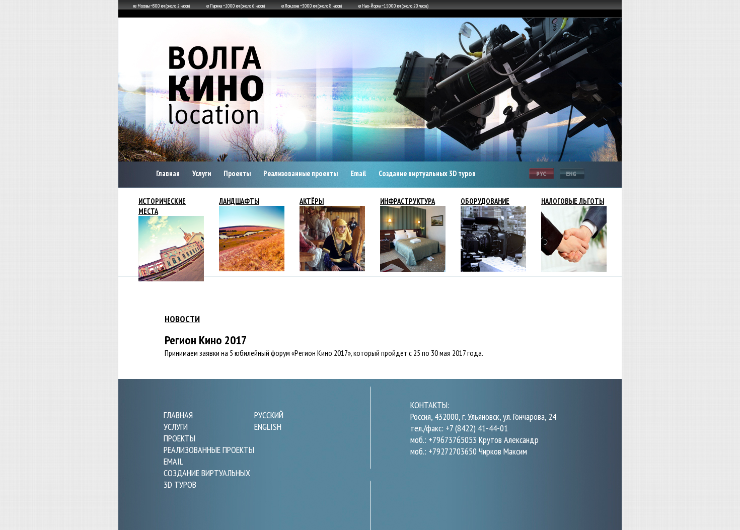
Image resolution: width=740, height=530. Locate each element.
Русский (541, 174)
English (572, 174)
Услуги (201, 173)
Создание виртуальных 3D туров (427, 173)
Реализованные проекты (300, 173)
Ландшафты (239, 201)
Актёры (312, 201)
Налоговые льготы (572, 201)
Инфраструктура (407, 201)
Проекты (237, 173)
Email (358, 173)
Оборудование (485, 201)
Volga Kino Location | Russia (217, 88)
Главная (168, 173)
